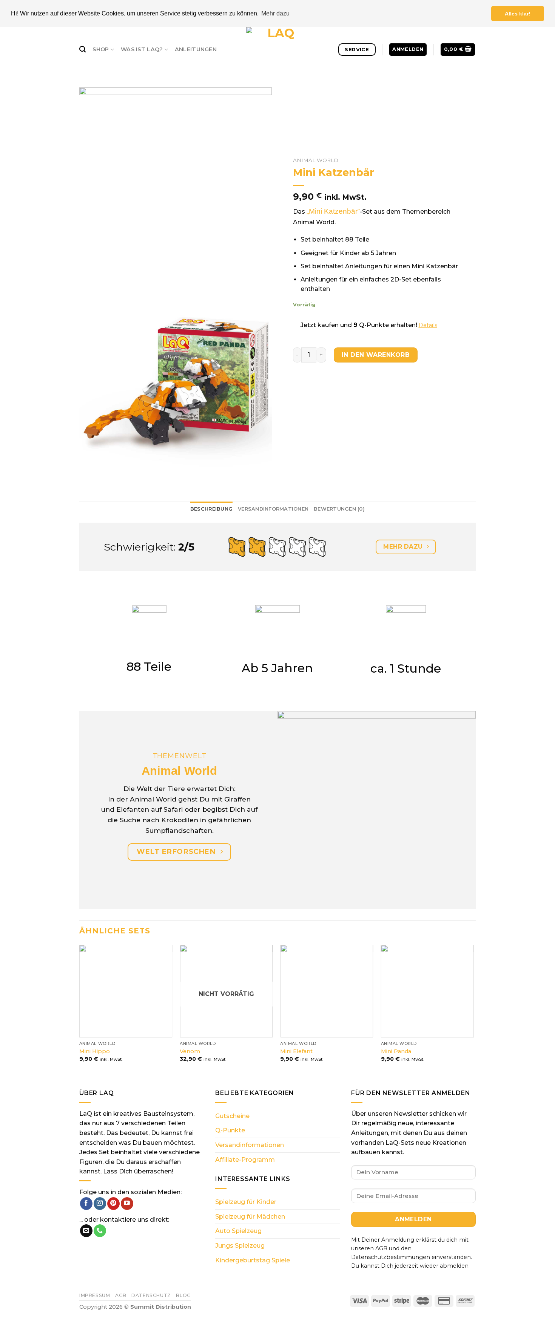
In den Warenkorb (376, 354)
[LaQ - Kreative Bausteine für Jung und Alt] (277, 49)
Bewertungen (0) (339, 509)
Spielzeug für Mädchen (250, 1216)
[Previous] (79, 1010)
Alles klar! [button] (517, 14)
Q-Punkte (230, 1130)
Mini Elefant (296, 1051)
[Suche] (82, 49)
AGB (120, 1295)
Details (428, 325)
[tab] (211, 509)
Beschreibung (211, 509)
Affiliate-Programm (245, 1159)
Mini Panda (396, 1051)
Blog (183, 1295)
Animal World (315, 160)
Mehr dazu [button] (275, 13)
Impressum (94, 1295)
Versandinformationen (273, 509)
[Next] (473, 1010)
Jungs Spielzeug (240, 1245)
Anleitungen (196, 49)
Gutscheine (232, 1116)
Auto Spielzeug (238, 1230)
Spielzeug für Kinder (245, 1201)
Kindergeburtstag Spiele (252, 1260)
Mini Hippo (94, 1051)
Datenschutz (151, 1295)
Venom (190, 1051)
